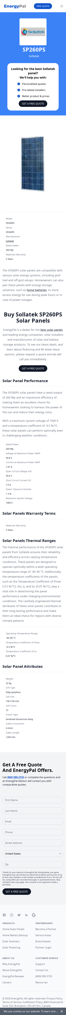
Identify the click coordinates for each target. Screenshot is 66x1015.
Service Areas (43, 935)
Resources (41, 982)
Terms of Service (12, 1002)
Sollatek (10, 241)
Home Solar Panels (13, 929)
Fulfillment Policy (32, 1002)
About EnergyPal (12, 970)
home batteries (37, 290)
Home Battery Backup (15, 935)
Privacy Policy (54, 998)
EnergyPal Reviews (13, 976)
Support (40, 964)
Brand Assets (43, 941)
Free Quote (43, 6)
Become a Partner (45, 929)
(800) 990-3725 (15, 777)
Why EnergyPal (11, 964)
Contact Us (41, 970)
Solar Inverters (11, 941)
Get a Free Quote (33, 103)
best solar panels (52, 330)
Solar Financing (11, 947)
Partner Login (43, 947)
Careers (7, 982)
